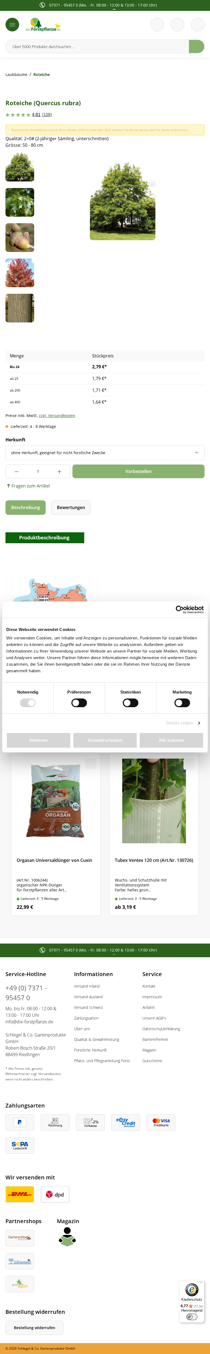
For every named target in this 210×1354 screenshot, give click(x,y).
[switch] (79, 702)
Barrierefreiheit (155, 1039)
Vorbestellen (139, 471)
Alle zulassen (171, 740)
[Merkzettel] (157, 24)
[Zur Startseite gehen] (64, 24)
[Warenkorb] (177, 24)
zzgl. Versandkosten (57, 415)
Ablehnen (38, 740)
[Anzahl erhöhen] (59, 471)
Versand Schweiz (88, 1007)
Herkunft (15, 440)
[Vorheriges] (53, 196)
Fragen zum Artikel (30, 486)
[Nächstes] (192, 196)
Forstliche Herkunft (90, 1050)
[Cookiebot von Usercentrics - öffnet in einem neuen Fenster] (180, 610)
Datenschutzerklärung (161, 1028)
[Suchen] (197, 46)
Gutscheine (152, 1060)
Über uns (82, 1028)
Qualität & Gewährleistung (96, 1039)
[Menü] (12, 24)
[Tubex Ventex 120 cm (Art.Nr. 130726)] (154, 834)
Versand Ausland (88, 996)
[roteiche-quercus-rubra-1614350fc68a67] (122, 196)
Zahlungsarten (86, 1018)
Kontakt (149, 986)
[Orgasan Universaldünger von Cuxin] (56, 834)
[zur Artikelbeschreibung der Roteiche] (44, 537)
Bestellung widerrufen (34, 1327)
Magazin (149, 1050)
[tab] (25, 507)
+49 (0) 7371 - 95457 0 (26, 992)
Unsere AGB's (154, 1018)
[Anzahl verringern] (16, 471)
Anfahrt (148, 1007)
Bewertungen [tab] (71, 507)
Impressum (152, 996)
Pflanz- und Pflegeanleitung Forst (102, 1060)
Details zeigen (179, 723)
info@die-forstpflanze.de (29, 1022)
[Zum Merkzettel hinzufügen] (193, 163)
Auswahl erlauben (105, 740)
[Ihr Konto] (198, 24)
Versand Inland (87, 986)
